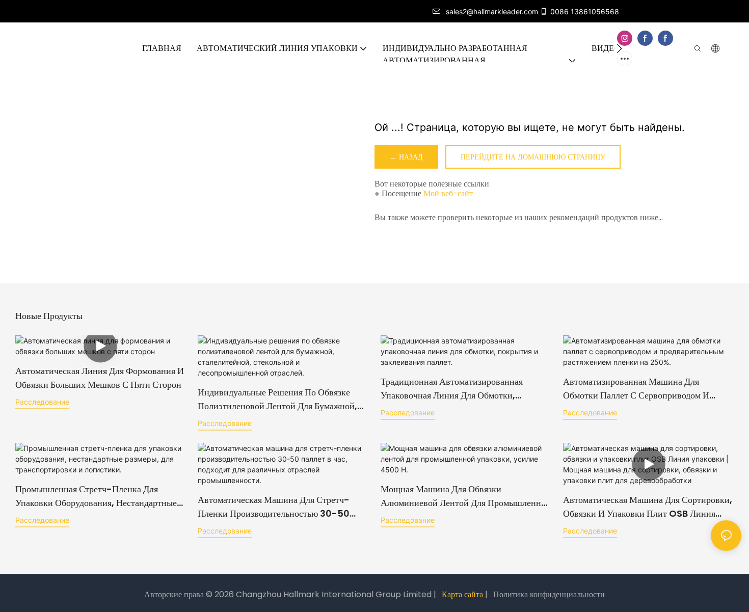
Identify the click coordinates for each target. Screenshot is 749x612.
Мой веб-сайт (448, 193)
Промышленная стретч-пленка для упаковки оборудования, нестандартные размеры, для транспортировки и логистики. (96, 496)
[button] (619, 48)
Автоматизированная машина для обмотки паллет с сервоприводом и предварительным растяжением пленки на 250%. (648, 388)
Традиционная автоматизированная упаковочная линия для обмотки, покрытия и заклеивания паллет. (452, 388)
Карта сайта (462, 594)
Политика (510, 594)
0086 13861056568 (584, 11)
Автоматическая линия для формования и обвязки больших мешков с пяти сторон (99, 377)
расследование (42, 401)
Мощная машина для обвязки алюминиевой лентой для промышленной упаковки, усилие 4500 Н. (466, 496)
